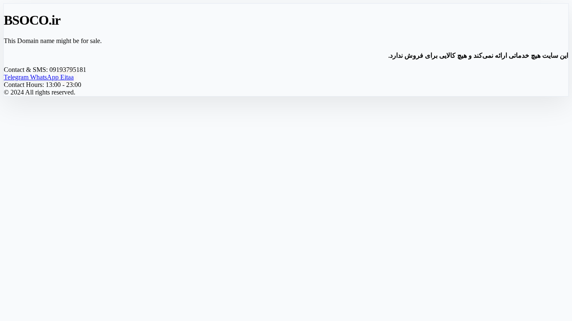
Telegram (17, 77)
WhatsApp (45, 77)
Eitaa (67, 77)
